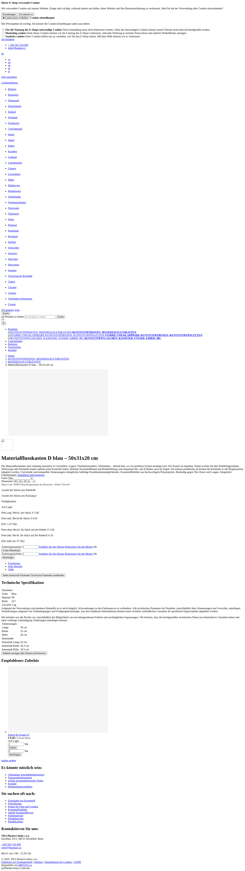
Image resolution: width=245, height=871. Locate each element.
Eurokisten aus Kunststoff (21, 800)
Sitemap (38, 862)
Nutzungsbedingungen (20, 777)
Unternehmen (15, 341)
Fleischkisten (15, 803)
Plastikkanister (15, 821)
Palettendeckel (15, 815)
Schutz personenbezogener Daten (25, 780)
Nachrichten (14, 347)
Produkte (13, 329)
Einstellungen (9, 14)
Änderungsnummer (11, 546)
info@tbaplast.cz (11, 847)
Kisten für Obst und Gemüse (23, 806)
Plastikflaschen (16, 818)
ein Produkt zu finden (12, 316)
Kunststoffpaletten (17, 809)
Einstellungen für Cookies (58, 862)
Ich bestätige (7, 39)
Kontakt (12, 350)
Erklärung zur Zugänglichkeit (16, 862)
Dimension (7, 481)
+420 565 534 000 (11, 844)
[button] (2, 53)
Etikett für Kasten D (18, 734)
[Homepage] (10, 310)
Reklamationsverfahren (20, 786)
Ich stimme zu (26, 14)
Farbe (4, 478)
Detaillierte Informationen (31, 475)
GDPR (77, 862)
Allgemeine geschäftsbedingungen (26, 774)
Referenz (13, 344)
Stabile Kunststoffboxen (20, 812)
